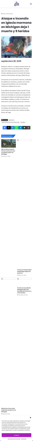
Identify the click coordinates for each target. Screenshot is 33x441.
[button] (30, 417)
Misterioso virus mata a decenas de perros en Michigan (8, 410)
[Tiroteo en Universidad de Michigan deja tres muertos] (24, 203)
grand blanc (11, 120)
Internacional (9, 13)
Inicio (3, 13)
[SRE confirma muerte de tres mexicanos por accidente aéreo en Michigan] (8, 143)
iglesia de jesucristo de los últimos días (10, 122)
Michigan (23, 122)
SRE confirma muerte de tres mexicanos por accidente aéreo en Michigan (8, 151)
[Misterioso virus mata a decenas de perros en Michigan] (8, 342)
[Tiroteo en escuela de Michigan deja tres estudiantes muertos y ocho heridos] (24, 282)
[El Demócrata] (16, 3)
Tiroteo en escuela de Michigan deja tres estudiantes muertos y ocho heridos (24, 290)
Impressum (23, 438)
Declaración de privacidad (14, 438)
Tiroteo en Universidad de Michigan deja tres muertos (24, 271)
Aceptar (16, 435)
